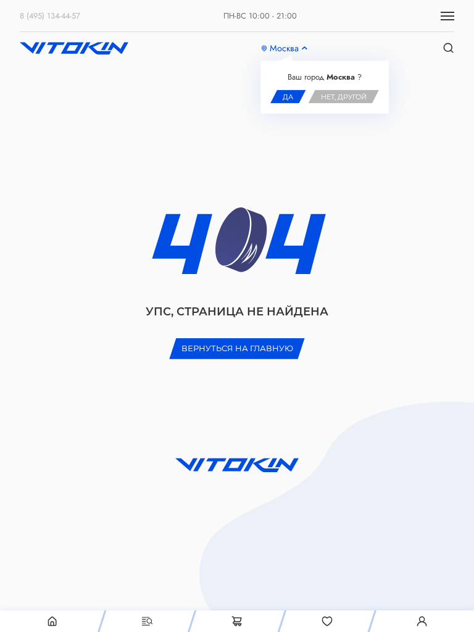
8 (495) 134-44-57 (50, 16)
